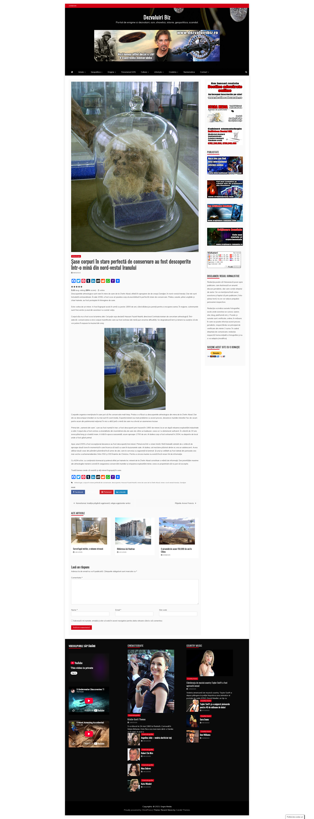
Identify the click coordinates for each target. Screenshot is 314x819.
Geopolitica (96, 72)
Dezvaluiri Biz (157, 17)
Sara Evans (204, 719)
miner (163, 482)
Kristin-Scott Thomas (136, 719)
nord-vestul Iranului (172, 482)
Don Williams (205, 734)
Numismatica (189, 72)
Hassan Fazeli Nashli (129, 482)
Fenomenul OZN (128, 72)
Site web (163, 610)
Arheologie (76, 256)
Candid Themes (183, 810)
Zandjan (183, 482)
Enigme (111, 72)
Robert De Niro (147, 753)
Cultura (144, 72)
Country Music (194, 645)
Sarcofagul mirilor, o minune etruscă (88, 548)
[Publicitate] (225, 173)
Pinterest (107, 492)
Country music (192, 678)
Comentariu (77, 577)
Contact (203, 72)
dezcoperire (116, 482)
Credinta (172, 72)
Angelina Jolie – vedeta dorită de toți (156, 737)
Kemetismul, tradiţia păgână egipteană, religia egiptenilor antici (103, 503)
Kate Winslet (146, 783)
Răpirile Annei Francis (184, 503)
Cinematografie (135, 645)
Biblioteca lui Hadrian (126, 548)
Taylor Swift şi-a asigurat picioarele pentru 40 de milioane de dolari (215, 705)
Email (118, 610)
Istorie (81, 72)
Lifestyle (158, 72)
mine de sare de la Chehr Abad (148, 482)
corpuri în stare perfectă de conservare (97, 482)
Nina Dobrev (146, 768)
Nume (74, 610)
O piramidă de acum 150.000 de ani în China (176, 550)
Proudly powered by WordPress (138, 810)
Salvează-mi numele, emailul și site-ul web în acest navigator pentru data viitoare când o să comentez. (118, 620)
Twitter (93, 492)
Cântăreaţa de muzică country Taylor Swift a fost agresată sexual (206, 684)
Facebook (78, 492)
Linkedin (122, 492)
